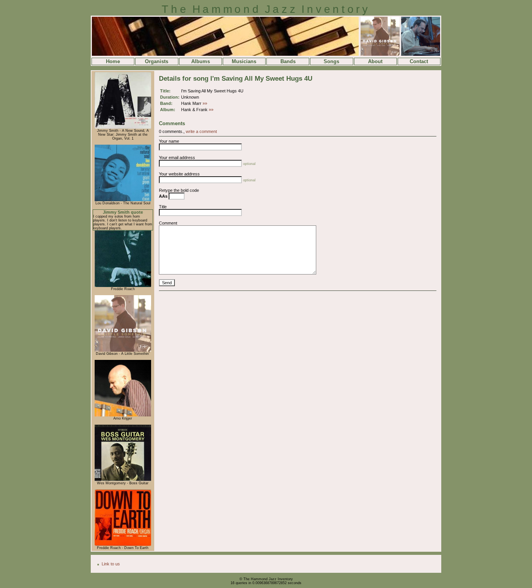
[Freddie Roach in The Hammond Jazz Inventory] (123, 286)
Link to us (111, 563)
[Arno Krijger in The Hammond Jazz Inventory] (123, 415)
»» (205, 103)
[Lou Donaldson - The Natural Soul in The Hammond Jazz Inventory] (123, 200)
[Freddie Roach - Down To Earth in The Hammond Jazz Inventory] (123, 545)
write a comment (201, 131)
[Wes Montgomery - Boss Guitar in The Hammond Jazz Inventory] (123, 480)
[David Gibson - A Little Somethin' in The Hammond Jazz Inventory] (123, 350)
